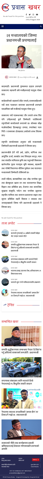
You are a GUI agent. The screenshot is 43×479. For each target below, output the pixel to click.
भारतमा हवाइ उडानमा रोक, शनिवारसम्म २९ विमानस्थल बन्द (26, 272)
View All (35, 460)
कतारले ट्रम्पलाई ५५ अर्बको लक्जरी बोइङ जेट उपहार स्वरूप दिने (25, 235)
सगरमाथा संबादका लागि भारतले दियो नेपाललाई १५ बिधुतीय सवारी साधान (24, 261)
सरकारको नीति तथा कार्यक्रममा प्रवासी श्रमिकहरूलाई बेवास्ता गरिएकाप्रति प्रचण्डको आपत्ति (20, 446)
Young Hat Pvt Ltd (34, 477)
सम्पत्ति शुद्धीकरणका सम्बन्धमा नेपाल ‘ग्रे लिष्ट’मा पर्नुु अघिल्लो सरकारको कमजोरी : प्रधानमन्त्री (25, 248)
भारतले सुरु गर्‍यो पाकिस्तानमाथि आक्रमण (25, 282)
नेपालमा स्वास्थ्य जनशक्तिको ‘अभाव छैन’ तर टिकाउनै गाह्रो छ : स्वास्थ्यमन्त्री (25, 294)
